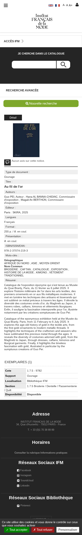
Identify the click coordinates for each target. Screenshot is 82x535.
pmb (42, 401)
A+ (70, 5)
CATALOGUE (41, 269)
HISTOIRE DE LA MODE (19, 272)
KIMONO (41, 272)
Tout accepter (18, 529)
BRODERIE (11, 269)
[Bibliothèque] (42, 21)
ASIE (34, 263)
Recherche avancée (22, 90)
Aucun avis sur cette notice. (28, 160)
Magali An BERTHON (33, 199)
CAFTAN (25, 269)
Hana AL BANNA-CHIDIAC (42, 196)
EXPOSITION (59, 269)
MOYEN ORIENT (49, 263)
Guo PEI (9, 196)
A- (64, 5)
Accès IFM (12, 41)
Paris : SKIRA (12, 212)
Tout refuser (44, 529)
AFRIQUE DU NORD (16, 263)
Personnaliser (67, 529)
